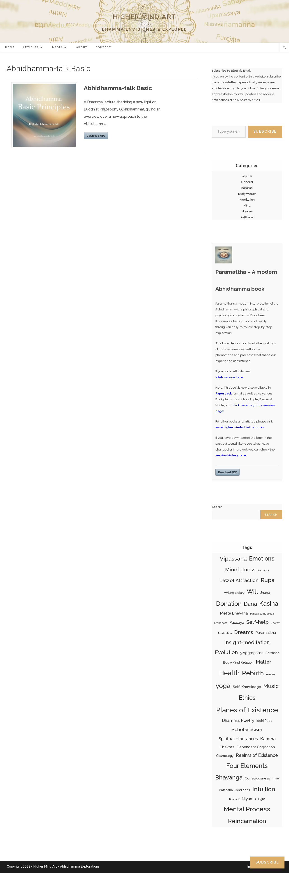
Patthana (272, 653)
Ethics (247, 697)
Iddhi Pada (264, 721)
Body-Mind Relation (238, 662)
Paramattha (265, 632)
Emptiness (220, 623)
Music (271, 686)
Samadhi (263, 570)
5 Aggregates (251, 653)
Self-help (257, 622)
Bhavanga (228, 777)
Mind (247, 205)
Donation (229, 603)
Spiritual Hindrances (238, 738)
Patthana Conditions (234, 790)
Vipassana (233, 558)
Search (217, 507)
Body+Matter (247, 193)
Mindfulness (240, 569)
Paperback (223, 393)
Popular (247, 176)
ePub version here (229, 377)
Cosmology (225, 756)
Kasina (268, 603)
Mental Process (247, 809)
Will (252, 591)
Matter (263, 662)
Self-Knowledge (247, 687)
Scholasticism (247, 729)
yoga (223, 686)
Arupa (270, 674)
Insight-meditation (247, 642)
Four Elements (247, 765)
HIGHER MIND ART (144, 17)
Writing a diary (234, 592)
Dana (250, 604)
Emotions (261, 558)
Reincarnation (247, 821)
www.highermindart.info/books (239, 427)
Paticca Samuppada (262, 613)
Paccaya (236, 622)
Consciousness (257, 778)
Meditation (247, 199)
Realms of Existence (257, 755)
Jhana (265, 593)
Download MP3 (95, 136)
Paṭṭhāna (247, 217)
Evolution (226, 652)
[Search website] (284, 47)
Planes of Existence (247, 710)
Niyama (249, 798)
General (247, 182)
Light (261, 799)
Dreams (243, 632)
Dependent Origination (256, 747)
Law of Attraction (239, 580)
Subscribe (265, 131)
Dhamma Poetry (238, 720)
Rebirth (253, 673)
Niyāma (247, 211)
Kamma (247, 188)
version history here (230, 455)
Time (275, 778)
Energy (275, 623)
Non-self (234, 799)
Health (229, 673)
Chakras (226, 747)
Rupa (268, 580)
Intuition (263, 789)
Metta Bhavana (234, 613)
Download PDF (227, 472)
